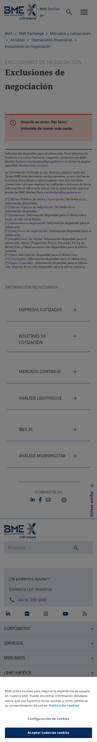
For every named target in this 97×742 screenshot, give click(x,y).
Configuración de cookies (48, 718)
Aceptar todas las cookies (48, 732)
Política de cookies (64, 705)
